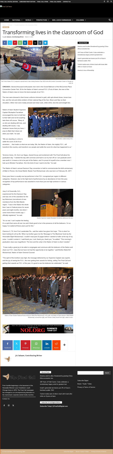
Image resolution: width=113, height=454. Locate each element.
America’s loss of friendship (86, 70)
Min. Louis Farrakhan (61, 20)
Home (6, 20)
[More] (64, 345)
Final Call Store (42, 1)
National (16, 20)
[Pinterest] (15, 43)
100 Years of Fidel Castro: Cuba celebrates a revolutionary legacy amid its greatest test (91, 54)
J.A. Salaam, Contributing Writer (14, 37)
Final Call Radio (55, 1)
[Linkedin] (25, 43)
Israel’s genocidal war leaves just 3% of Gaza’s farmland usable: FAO (92, 60)
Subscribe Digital (82, 380)
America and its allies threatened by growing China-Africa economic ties (93, 48)
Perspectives (41, 20)
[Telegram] (45, 43)
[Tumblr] (40, 43)
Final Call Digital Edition (9, 1)
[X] (111, 1)
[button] (109, 20)
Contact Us (6, 399)
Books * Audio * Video (84, 384)
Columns (80, 20)
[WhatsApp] (20, 43)
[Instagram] (107, 1)
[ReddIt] (30, 43)
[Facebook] (104, 1)
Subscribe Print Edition (27, 1)
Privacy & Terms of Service (86, 387)
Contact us (67, 1)
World (28, 20)
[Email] (35, 43)
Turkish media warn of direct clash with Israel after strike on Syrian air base (92, 66)
